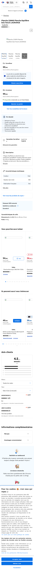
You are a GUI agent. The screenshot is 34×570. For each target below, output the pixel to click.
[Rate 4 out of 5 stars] (6, 27)
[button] (16, 2)
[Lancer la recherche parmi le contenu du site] (31, 6)
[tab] (4, 56)
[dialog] (17, 528)
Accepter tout (17, 559)
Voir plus (5, 163)
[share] (31, 30)
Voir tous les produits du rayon (13, 196)
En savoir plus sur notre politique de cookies (15, 534)
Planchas (6, 15)
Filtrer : (3, 379)
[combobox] (17, 6)
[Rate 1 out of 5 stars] (2, 27)
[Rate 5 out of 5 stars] (7, 27)
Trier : (2, 387)
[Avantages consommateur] (28, 440)
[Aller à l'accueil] (2, 2)
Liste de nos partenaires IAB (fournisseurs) (14, 553)
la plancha (5, 25)
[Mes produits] (23, 2)
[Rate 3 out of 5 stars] (4, 27)
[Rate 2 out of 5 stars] (3, 27)
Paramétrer (17, 567)
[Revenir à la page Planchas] (2, 15)
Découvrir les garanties (10, 145)
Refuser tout (17, 563)
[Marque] (28, 433)
